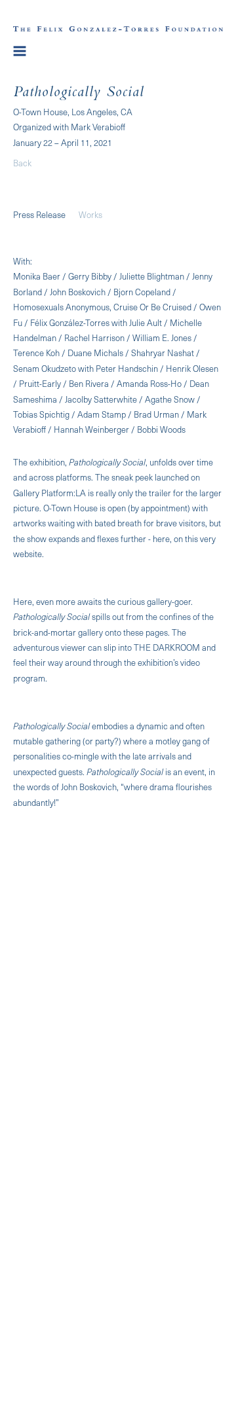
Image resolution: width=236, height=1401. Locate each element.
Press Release (39, 214)
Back (22, 162)
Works (90, 214)
